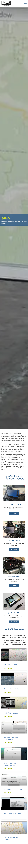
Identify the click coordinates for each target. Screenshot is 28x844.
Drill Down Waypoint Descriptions (11, 738)
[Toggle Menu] (25, 3)
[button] (17, 3)
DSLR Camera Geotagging (13, 813)
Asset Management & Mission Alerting (11, 764)
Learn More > (8, 668)
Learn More (14, 513)
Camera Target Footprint (12, 689)
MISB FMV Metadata (11, 713)
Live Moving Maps (10, 665)
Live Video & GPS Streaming (14, 789)
